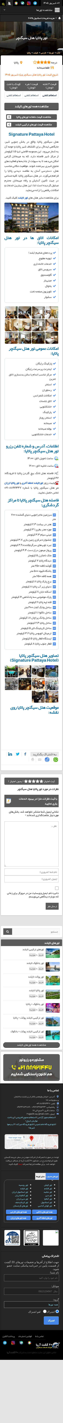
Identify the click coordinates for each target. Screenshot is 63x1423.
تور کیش (48, 1185)
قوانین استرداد (25, 1336)
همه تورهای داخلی (44, 1212)
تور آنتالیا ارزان (21, 1195)
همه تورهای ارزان (18, 1218)
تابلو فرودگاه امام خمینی (45, 1124)
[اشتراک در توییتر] (17, 754)
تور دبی (48, 1195)
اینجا (20, 1164)
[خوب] (30, 781)
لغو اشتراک (34, 1311)
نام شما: (54, 1272)
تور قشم (48, 1188)
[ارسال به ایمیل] (38, 760)
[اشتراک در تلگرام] (46, 759)
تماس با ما (39, 1336)
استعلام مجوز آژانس (46, 1117)
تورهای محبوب (52, 1176)
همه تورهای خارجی (18, 1212)
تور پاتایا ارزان (11, 483)
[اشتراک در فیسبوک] (24, 754)
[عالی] (26, 781)
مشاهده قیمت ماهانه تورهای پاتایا (33, 117)
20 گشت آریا (12, 1352)
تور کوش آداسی (45, 1206)
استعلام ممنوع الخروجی (26, 1117)
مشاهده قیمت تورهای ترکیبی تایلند (33, 125)
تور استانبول (46, 1202)
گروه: (56, 1299)
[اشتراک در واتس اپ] (55, 760)
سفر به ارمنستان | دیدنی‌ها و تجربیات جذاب (35, 18)
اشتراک (51, 1311)
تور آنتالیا (48, 1199)
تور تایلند (24, 1188)
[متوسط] (34, 781)
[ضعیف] (41, 781)
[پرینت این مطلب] (32, 759)
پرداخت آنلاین (8, 1336)
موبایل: (55, 1286)
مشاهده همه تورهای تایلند (31, 106)
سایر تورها (40, 1176)
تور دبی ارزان (22, 1199)
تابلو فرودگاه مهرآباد (24, 1124)
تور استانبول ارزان (20, 1192)
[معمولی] (37, 781)
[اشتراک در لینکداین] (9, 754)
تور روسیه (23, 1185)
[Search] (7, 931)
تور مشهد (48, 1192)
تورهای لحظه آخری (44, 1218)
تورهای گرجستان (20, 1206)
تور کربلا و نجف (21, 1202)
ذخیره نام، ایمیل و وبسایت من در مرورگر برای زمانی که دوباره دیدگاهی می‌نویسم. (33, 894)
